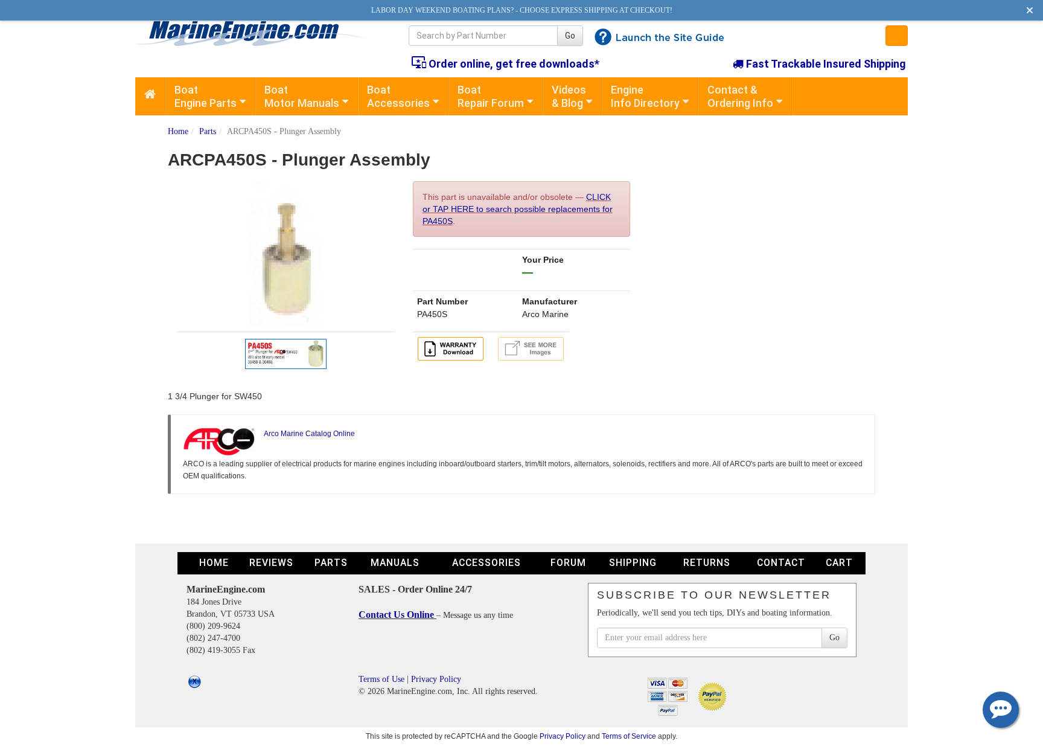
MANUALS (395, 562)
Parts (207, 131)
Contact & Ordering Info (740, 96)
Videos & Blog (569, 96)
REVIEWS (271, 562)
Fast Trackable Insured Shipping (825, 63)
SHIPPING (633, 562)
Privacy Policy (436, 679)
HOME (214, 562)
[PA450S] (285, 352)
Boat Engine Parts (205, 96)
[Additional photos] (530, 348)
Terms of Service (629, 736)
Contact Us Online (397, 614)
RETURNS (706, 562)
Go (570, 35)
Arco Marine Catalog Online (309, 433)
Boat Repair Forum (491, 96)
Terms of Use (381, 679)
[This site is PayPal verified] (714, 695)
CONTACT (781, 562)
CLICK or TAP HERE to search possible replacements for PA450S (518, 209)
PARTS (331, 562)
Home (178, 131)
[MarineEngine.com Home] (258, 33)
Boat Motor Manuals (301, 96)
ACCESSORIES (486, 562)
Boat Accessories (398, 96)
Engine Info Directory (645, 96)
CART (839, 562)
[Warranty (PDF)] (452, 348)
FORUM (568, 562)
